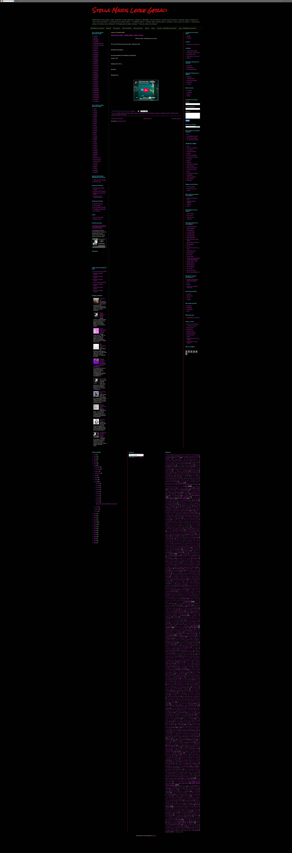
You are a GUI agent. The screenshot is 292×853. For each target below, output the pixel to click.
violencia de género (187, 822)
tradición (193, 803)
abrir (185, 466)
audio (176, 501)
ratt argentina (193, 754)
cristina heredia (174, 550)
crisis (195, 549)
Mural (178, 711)
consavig (184, 546)
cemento (173, 521)
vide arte (182, 815)
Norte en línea (190, 327)
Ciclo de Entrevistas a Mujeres (193, 530)
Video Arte (196, 815)
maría (177, 684)
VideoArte (174, 818)
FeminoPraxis (190, 230)
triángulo (175, 806)
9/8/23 (94, 134)
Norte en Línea (190, 331)
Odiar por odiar (175, 723)
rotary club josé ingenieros (174, 764)
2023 (95, 461)
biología (195, 509)
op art (177, 724)
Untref (189, 810)
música (172, 712)
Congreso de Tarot (169, 544)
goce (173, 636)
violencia (198, 821)
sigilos (167, 776)
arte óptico (185, 491)
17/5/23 (95, 112)
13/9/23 (95, 143)
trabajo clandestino (180, 803)
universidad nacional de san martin (193, 807)
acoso (175, 469)
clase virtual (174, 535)
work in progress (172, 830)
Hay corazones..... (191, 166)
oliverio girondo (192, 723)
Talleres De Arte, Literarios (99, 179)
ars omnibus (190, 268)
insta (198, 648)
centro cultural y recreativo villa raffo (173, 525)
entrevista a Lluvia (196, 594)
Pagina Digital (190, 256)
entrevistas (184, 598)
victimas (192, 813)
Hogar (199, 641)
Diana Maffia (171, 567)
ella (168, 583)
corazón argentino (169, 549)
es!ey (184, 600)
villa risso (186, 821)
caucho (131, 113)
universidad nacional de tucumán (172, 810)
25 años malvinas (169, 463)
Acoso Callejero (189, 469)
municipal (175, 709)
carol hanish (172, 516)
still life (189, 786)
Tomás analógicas (191, 176)
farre (171, 615)
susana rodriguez (188, 788)
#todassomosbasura (169, 460)
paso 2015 (173, 733)
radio (177, 751)
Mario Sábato (187, 687)
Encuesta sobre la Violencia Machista (97, 196)
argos (178, 484)
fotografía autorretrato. (178, 629)
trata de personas (188, 804)
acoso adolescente (181, 469)
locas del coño (197, 673)
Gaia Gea (189, 65)
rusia (188, 764)
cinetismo (192, 533)
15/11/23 (95, 163)
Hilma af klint (193, 639)
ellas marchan (182, 583)
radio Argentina (183, 751)
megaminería (185, 691)
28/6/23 (95, 123)
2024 (95, 459)
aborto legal (172, 466)
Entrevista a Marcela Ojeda (172, 595)
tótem (199, 801)
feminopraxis (189, 617)
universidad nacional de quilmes (179, 807)
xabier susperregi (189, 830)
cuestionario (191, 552)
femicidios (192, 615)
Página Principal (147, 118)
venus (176, 813)
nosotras (178, 718)
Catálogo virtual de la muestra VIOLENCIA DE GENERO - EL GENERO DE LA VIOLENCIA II (99, 362)
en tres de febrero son (196, 586)
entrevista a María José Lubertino (186, 595)
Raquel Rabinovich (185, 754)
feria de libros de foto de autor (175, 618)
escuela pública (176, 605)
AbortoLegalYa (179, 466)
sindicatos (198, 776)
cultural (179, 553)
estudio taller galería (190, 611)
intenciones (181, 650)
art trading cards (179, 486)
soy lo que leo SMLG (177, 781)
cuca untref (198, 550)
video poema (181, 816)
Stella (175, 783)
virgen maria (183, 825)
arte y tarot (169, 494)
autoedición (168, 503)
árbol (176, 481)
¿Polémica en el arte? (177, 454)
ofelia (181, 723)
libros (189, 672)
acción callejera (196, 468)
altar (188, 475)
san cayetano (173, 766)
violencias (167, 825)
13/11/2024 (96, 94)
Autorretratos (116, 28)
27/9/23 (95, 147)
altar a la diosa (193, 475)
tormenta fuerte (180, 801)
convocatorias (175, 547)
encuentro (169, 588)
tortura (186, 801)
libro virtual (185, 672)
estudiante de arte (169, 611)
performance (195, 735)
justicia (178, 656)
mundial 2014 (197, 708)
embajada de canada (169, 585)
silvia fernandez (172, 776)
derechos (178, 558)
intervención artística (178, 651)
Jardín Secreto (190, 213)
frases (168, 632)
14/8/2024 (95, 74)
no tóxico (180, 717)
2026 (95, 454)
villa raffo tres (186, 819)
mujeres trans (182, 708)
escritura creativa (179, 603)
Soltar (191, 779)
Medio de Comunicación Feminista (180, 690)
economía (173, 576)
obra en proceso (197, 721)
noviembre (97, 469)
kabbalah (183, 656)
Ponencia (178, 741)
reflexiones (172, 758)
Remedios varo (173, 760)
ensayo (185, 589)
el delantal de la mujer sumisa (179, 579)
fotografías (192, 629)
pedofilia (196, 733)
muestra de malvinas (195, 702)
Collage (189, 153)
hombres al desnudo (193, 642)
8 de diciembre (172, 465)
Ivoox (188, 311)
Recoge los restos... (191, 54)
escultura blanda (197, 605)
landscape (181, 662)
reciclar (184, 755)
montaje (197, 699)
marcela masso (184, 682)
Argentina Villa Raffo (171, 484)
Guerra (193, 638)
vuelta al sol (186, 828)
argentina (118, 113)
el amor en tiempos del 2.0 (188, 577)
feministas (183, 617)
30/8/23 (95, 139)
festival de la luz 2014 (171, 620)
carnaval (167, 516)
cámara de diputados (190, 512)
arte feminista (185, 489)
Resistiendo (190, 175)
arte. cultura (172, 495)
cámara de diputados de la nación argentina (188, 513)
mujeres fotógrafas (190, 706)
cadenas (171, 512)
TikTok (188, 95)
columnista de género (189, 538)
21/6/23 (95, 121)
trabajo (174, 803)
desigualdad (179, 559)
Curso (168, 555)
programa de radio (175, 746)
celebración (168, 521)
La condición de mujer (192, 136)
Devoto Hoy (190, 329)
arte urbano (185, 492)
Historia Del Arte (170, 641)
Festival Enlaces (180, 620)
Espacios (189, 162)
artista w (167, 500)
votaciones (196, 827)
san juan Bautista (180, 766)
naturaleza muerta (190, 712)
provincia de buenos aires (170, 748)
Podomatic (189, 307)
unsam (181, 810)
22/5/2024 (95, 52)
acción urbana (169, 469)
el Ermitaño (191, 579)
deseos (174, 559)
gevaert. (193, 635)
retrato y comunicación (195, 760)
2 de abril (189, 460)
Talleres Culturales (174, 791)
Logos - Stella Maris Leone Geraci (187, 28)
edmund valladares (191, 576)
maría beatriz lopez (182, 684)
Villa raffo (124, 114)
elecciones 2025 (187, 582)
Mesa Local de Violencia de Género (192, 693)
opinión (182, 724)
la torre (190, 660)
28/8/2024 (95, 77)
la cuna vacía (186, 657)
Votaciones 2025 (169, 828)
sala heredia (193, 764)
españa (177, 608)
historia (198, 639)
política (171, 741)
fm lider (178, 624)
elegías (193, 582)
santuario (171, 769)
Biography (190, 509)
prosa (184, 746)
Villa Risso (189, 180)
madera (192, 678)
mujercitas (186, 703)
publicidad (174, 749)
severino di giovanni (177, 773)
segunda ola (186, 770)
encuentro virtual (169, 589)
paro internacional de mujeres (185, 730)
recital (188, 755)
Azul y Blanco (190, 149)
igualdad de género (188, 645)
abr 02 (98, 502)
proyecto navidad (194, 748)
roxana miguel (183, 764)
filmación (184, 621)
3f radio (192, 463)
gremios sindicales (178, 638)
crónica (180, 550)
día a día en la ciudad (171, 561)
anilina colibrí (194, 478)
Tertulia (168, 794)
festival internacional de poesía (171, 621)
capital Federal (184, 515)
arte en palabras (171, 489)
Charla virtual (173, 528)
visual (167, 827)
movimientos (185, 700)
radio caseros (190, 751)
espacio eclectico (191, 606)
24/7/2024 (95, 68)
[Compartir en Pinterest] (147, 111)
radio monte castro (169, 752)
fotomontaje (198, 629)
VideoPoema (179, 818)
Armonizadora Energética (192, 484)
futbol (190, 633)
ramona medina (170, 754)
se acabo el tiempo (196, 769)
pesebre (172, 736)
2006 (95, 542)
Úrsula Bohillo (196, 810)
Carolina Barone (179, 516)
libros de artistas (170, 673)
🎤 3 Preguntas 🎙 (102, 345)
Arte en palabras (191, 186)
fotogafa (167, 626)
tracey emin (188, 803)
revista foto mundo (195, 761)
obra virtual (169, 723)
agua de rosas (179, 472)
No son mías (190, 215)
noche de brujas (187, 717)
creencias (190, 549)
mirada (193, 696)
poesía (185, 739)
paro (176, 730)
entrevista (172, 591)
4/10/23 (95, 148)
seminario (184, 772)
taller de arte (174, 789)
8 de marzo (179, 465)
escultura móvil (141, 113)
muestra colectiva (196, 700)
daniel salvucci (196, 555)
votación (190, 827)
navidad (197, 712)
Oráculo (188, 724)
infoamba (176, 648)
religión (167, 760)
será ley (167, 773)
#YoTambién (177, 460)
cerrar (182, 527)
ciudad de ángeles (169, 534)
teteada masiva (178, 794)
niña (187, 715)
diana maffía (178, 567)
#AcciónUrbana (182, 456)
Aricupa (183, 484)
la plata (177, 660)
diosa (198, 568)
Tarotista (168, 792)
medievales (193, 688)
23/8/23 (95, 138)
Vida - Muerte (190, 178)
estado (177, 609)
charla (188, 527)
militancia (189, 696)
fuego (181, 632)
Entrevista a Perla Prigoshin (188, 597)
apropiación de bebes (170, 481)
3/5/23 (94, 109)
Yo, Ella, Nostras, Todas (192, 139)
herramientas (180, 639)
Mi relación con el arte (191, 694)
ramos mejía (177, 754)
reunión (173, 761)
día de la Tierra (196, 562)
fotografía (194, 627)
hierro (185, 639)
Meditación (174, 691)
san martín (194, 766)
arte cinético (173, 488)
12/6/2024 (95, 56)
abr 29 (98, 483)
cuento (168, 552)
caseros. (185, 518)
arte (122, 113)
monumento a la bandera (170, 700)
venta (192, 812)
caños (178, 515)
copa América (195, 547)
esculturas (177, 606)
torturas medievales (192, 801)
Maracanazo (177, 682)
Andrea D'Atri (176, 478)
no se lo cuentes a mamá (172, 717)
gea (166, 635)
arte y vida (176, 494)
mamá (173, 681)
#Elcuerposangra (190, 456)
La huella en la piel (191, 169)
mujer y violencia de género (176, 703)
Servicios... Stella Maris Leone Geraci (166, 28)
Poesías (189, 204)
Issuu (188, 282)
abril (96, 481)
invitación (167, 653)
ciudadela (176, 534)
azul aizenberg (181, 503)
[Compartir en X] (144, 111)
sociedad (190, 778)
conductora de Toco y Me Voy (177, 541)
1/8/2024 (95, 72)
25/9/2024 (95, 85)
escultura (136, 113)
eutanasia (183, 612)
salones (198, 764)
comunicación (197, 538)
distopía (192, 573)
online (173, 724)
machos (188, 678)
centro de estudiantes (186, 525)
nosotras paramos (186, 718)
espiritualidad (194, 608)
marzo (96, 507)
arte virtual (194, 486)
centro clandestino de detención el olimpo (188, 521)
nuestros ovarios (188, 720)
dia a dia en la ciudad (196, 559)
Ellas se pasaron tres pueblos (193, 583)
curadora (198, 553)
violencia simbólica (195, 824)
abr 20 (98, 491)
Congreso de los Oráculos (194, 543)
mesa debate (181, 693)
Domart (188, 246)
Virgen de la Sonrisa (174, 825)
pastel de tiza (180, 733)
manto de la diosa (194, 681)
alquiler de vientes (182, 475)
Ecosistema (179, 576)
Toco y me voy (186, 795)
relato (177, 758)
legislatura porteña (180, 668)
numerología (196, 720)
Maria (188, 171)
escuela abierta (193, 603)
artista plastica (195, 497)
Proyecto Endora (186, 748)
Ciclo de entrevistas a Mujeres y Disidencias (175, 531)
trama (198, 803)
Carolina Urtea (186, 516)
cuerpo (180, 552)
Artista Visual (126, 113)
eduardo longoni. (173, 577)
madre (197, 678)
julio (96, 475)
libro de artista (182, 669)
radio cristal (196, 751)
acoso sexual (168, 471)
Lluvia (188, 673)
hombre (180, 642)
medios (192, 690)
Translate (140, 457)
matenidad (174, 688)
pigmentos (189, 736)
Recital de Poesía (195, 755)
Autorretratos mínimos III (193, 242)
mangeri (187, 681)
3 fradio (180, 463)
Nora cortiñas (194, 717)
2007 (95, 540)
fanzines (167, 615)
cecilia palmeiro (181, 519)
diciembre (97, 467)
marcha (198, 682)
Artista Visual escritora (194, 498)
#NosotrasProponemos (178, 459)
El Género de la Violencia (99, 191)
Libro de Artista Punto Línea (103, 406)
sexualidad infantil (170, 775)
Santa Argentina (173, 767)
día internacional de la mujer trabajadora (184, 565)
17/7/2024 (95, 67)
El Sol (185, 580)
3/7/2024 (95, 63)
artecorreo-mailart (191, 270)
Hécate (175, 639)
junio (96, 477)
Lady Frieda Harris (196, 660)
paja (185, 726)
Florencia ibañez (173, 623)
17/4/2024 (95, 41)
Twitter (188, 94)
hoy (174, 644)
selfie (173, 772)
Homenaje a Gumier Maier (193, 52)
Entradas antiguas (176, 118)
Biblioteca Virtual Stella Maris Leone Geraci (192, 280)
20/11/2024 (96, 96)
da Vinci (183, 555)
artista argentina (173, 497)
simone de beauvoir (191, 776)
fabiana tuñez (184, 614)
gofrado (177, 636)
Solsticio (186, 779)
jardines (182, 654)
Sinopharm (169, 778)
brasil (176, 510)
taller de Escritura (182, 789)
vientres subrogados (193, 818)
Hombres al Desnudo (192, 167)
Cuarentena (186, 550)
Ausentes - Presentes (192, 147)
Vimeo (188, 297)
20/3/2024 (95, 39)
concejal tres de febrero (178, 540)
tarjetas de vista (182, 791)
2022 (95, 463)
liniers (177, 673)
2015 (95, 524)
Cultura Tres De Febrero (193, 324)
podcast (168, 739)
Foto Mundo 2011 (191, 251)
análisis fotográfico (169, 478)
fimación (195, 621)
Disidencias (187, 573)
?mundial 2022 (168, 454)
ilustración (180, 647)
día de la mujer (194, 561)
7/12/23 (95, 168)
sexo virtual (188, 773)
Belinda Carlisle (196, 504)
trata (181, 804)
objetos (191, 721)
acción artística (177, 468)
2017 (95, 520)
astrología (167, 501)
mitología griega (192, 697)
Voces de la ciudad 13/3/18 (99, 271)
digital (189, 568)
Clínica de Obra (168, 537)
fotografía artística (169, 629)
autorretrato (173, 503)
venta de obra (170, 813)
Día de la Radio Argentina (186, 562)
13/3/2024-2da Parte (98, 43)
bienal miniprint (179, 509)
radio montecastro (178, 752)
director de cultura (175, 573)
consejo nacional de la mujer (193, 546)
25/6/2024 (95, 61)
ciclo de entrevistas (179, 530)
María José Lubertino (186, 685)
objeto (171, 721)
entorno (190, 589)
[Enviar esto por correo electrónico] (141, 111)
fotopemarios (174, 630)
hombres (185, 642)
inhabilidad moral (182, 648)
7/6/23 (94, 118)
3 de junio (175, 463)
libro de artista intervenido (194, 669)
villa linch (171, 819)
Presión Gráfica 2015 (192, 261)
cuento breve (174, 552)
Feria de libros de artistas (99, 207)
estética (189, 609)
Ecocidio (197, 574)
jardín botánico (178, 653)
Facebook (189, 92)
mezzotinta (173, 694)
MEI (190, 691)
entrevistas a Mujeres (194, 598)
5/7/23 (94, 125)
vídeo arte (167, 816)
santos (194, 767)
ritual (175, 763)
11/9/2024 (95, 81)
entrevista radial (176, 598)
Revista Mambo (190, 263)
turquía (180, 806)
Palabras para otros (191, 188)
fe (174, 615)
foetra (183, 624)
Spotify (188, 36)
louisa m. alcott (172, 676)
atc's (172, 501)
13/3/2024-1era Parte (98, 45)
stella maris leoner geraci (179, 786)
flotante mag (180, 623)
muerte (190, 700)
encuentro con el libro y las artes (178, 588)
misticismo (186, 697)
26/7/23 (95, 130)
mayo (96, 479)
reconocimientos (176, 757)
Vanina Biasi (182, 812)
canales (174, 515)
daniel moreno (189, 555)
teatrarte (182, 792)
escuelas (183, 605)
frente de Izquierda (174, 632)
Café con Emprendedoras (179, 512)
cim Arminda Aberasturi (189, 531)
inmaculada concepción (191, 648)
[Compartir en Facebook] (145, 111)
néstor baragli (174, 714)
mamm (178, 681)
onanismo (198, 723)
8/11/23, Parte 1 (97, 157)
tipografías (179, 795)
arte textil (178, 492)
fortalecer (197, 624)
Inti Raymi (196, 651)
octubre (97, 471)
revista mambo (169, 763)
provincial (179, 748)
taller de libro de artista (192, 789)
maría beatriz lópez (191, 684)
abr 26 (98, 487)
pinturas (169, 738)
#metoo (196, 456)
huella (193, 644)
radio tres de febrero (196, 752)
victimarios (188, 813)
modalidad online (174, 699)
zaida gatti (180, 831)
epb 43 (180, 600)
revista (178, 761)
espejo (188, 608)
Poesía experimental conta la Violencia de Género (193, 259)
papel (179, 727)
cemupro (177, 521)
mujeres (191, 703)
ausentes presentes (194, 501)
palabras (189, 726)
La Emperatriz (194, 657)
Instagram (189, 90)
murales (182, 711)
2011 (95, 532)
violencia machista (176, 824)
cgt (185, 527)
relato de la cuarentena (185, 758)
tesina (172, 794)
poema (173, 739)
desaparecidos (195, 558)
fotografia (186, 627)
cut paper (173, 555)
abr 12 (98, 495)
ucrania (184, 806)
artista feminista (184, 497)
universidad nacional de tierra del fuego (174, 809)
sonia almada (196, 779)
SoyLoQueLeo (185, 781)
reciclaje (179, 755)
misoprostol (180, 697)
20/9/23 (95, 145)
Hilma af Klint (103, 378)
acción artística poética (186, 468)
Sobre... (189, 206)
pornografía (193, 741)
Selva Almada (178, 772)
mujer (167, 703)
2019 (95, 515)
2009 (95, 536)
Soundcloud (190, 309)
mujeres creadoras (185, 705)
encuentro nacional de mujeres (193, 588)
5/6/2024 (95, 58)
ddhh (168, 556)
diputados (167, 571)
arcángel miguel (197, 481)
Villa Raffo (189, 219)
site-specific (179, 778)
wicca (167, 830)
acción (171, 468)
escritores (167, 603)
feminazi (197, 615)
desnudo (185, 559)
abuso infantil (190, 466)
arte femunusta (194, 489)
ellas (177, 583)
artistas (172, 500)
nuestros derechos (180, 720)
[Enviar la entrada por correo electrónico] (138, 111)
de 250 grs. (172, 556)
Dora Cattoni (168, 574)
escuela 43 (186, 603)
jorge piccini (188, 654)
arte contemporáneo (181, 488)
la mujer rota (172, 660)
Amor (188, 146)
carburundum (190, 515)
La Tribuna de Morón (192, 325)
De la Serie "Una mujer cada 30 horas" (183, 556)
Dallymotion (190, 295)
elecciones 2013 (191, 580)
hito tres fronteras (190, 641)
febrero (97, 509)
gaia (198, 633)
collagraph (167, 538)
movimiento (162, 113)
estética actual (195, 609)
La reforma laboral (102, 420)
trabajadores (169, 803)
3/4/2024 (95, 38)
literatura (182, 673)
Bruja (180, 510)
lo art (192, 673)
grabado (183, 636)
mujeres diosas (194, 705)
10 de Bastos (183, 460)
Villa (167, 819)
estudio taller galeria (179, 611)
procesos (198, 744)
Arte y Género (197, 492)
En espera (189, 158)
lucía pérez (195, 676)
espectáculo (182, 608)
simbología (179, 776)
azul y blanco (188, 503)
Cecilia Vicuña (195, 519)
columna (173, 538)
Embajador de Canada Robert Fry (193, 585)
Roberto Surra (190, 763)
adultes (173, 472)
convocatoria (168, 547)
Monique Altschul (182, 699)
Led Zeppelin (189, 666)
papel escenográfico (175, 729)
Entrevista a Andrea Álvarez (193, 591)
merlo (199, 691)
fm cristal (174, 624)
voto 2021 (180, 828)
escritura (173, 603)
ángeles (182, 478)
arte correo (189, 488)
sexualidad (198, 773)
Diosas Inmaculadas (192, 69)
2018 (95, 517)
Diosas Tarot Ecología (174, 570)
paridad (172, 730)
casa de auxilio (194, 516)
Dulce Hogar (179, 574)
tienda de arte (192, 794)
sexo (184, 773)
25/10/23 (95, 154)
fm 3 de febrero (187, 623)
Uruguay (167, 812)
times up (167, 795)
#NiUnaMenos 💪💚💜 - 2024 (180, 457)
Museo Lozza (190, 252)
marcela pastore (192, 682)
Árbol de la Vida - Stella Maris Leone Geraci (127, 35)
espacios (172, 608)
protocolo (196, 746)
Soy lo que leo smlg (98, 217)
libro (176, 669)
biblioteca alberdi (175, 506)
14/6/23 (95, 119)
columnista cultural (180, 538)
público (179, 749)
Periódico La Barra (191, 333)
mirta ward (169, 697)
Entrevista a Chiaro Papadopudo (185, 592)
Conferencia (186, 541)
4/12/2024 (95, 99)
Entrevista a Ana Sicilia (182, 591)
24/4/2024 (95, 48)
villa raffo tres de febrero (195, 819)
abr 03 (98, 500)
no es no (198, 715)
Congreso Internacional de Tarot (193, 544)
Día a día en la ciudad (192, 157)
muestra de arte (171, 702)
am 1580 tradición (176, 477)
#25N (170, 456)
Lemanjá (189, 84)
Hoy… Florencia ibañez (186, 644)
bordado (172, 510)
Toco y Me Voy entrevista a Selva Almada (189, 798)
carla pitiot (197, 515)
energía (180, 589)
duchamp (173, 574)
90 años (197, 465)
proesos (179, 745)
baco (193, 503)
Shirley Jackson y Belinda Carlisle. (102, 314)
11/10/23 (95, 150)
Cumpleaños (184, 553)
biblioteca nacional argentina (183, 507)
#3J (173, 456)
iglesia (182, 645)
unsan (185, 810)
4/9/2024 (95, 79)
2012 (95, 530)
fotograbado (188, 626)
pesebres (177, 736)
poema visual (179, 739)
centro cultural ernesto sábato (194, 522)
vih (199, 818)
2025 (95, 456)
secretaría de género (171, 770)
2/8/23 (94, 132)
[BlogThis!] (142, 111)
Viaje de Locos (190, 217)
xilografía (196, 830)
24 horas (196, 462)
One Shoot (189, 254)
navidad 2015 (168, 714)
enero (96, 511)
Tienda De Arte (97, 181)
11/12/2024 (96, 101)
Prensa (153, 28)
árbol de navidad (189, 481)
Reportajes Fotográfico (192, 173)
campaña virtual (168, 515)
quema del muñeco (170, 751)
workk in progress (181, 830)
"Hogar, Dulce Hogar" (192, 50)
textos (187, 794)
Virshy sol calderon (191, 825)
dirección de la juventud (186, 571)
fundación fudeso (195, 632)
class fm (181, 535)
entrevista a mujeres (177, 597)
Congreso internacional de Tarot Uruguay (173, 546)
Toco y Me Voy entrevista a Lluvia (173, 798)
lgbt (173, 669)
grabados (198, 636)
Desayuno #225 (168, 559)
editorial (184, 576)
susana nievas (180, 788)
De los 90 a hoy (196, 556)
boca (168, 510)
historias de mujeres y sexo (180, 641)
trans (171, 804)
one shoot (169, 724)
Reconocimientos (138, 28)
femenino (178, 615)
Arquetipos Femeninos (170, 486)
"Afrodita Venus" (191, 78)
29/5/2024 (95, 54)
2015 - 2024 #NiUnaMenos (181, 462)
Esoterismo (182, 606)
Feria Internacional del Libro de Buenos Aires (191, 618)
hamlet (171, 639)
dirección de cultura (175, 571)
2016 (95, 522)
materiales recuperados (154, 113)
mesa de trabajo (174, 693)
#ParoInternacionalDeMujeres (192, 459)
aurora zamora (186, 501)
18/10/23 (95, 152)
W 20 (191, 828)
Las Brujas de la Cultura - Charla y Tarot (184, 663)
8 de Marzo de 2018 (187, 465)
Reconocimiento (168, 757)
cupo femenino (192, 553)
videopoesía (185, 818)
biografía (185, 509)
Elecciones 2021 (180, 582)
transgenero (176, 804)
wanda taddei (196, 828)
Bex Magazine (190, 244)
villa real (181, 821)
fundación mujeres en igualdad (172, 633)
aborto (167, 466)
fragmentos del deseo (196, 630)
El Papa (189, 58)
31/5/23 (95, 116)
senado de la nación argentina (193, 772)
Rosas (167, 764)
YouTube (189, 38)
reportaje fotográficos (182, 760)
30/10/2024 (96, 90)
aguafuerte (192, 472)
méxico (167, 694)
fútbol (194, 633)
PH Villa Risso (96, 211)
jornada (194, 654)
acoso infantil (196, 469)
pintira (194, 736)
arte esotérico (178, 489)
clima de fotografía (188, 535)
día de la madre (187, 561)
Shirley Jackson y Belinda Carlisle (189, 775)
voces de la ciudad (182, 827)
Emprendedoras (187, 586)
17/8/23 (95, 136)
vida (172, 815)
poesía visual (193, 739)
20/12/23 (95, 170)
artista (189, 495)
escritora (187, 602)
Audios (180, 501)
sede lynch (180, 770)
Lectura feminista (182, 666)
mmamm (198, 697)
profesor (184, 745)
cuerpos (186, 552)
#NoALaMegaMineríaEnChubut (193, 457)
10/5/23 (95, 114)
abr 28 (98, 485)
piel (185, 736)
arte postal (167, 492)
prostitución (190, 746)
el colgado (196, 577)
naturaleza (182, 712)
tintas (175, 795)
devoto (189, 559)
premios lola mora (190, 742)
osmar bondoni (179, 726)
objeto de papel (177, 721)
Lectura (176, 666)
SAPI (176, 769)
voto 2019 (175, 828)
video (186, 815)
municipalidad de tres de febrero (185, 709)
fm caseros (198, 623)
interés (198, 650)
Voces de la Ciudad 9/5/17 (99, 282)
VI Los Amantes (181, 813)
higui (189, 639)
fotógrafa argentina (178, 627)
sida (198, 775)
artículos (184, 495)
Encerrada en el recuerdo (193, 56)
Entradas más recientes (117, 118)
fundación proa (184, 633)
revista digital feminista (186, 761)
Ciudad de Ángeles (191, 151)
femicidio (184, 615)
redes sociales (193, 757)
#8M (177, 456)
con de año (169, 540)
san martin (187, 766)
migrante (184, 696)
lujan (172, 678)
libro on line (179, 672)
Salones (147, 28)
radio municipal (188, 752)
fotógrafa (168, 627)
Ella (188, 134)
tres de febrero (118, 114)
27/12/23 (95, 172)
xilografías (168, 831)
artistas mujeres (179, 500)
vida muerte (177, 815)
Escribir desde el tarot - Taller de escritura (103, 330)
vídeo (191, 815)
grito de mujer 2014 (186, 638)
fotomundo (169, 630)
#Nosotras (168, 459)
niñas (191, 715)
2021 (95, 465)
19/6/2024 (95, 59)
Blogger (154, 835)
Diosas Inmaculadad (192, 80)
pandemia (172, 727)
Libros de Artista (196, 672)
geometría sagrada (186, 635)
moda (168, 699)
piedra (182, 736)
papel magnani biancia (185, 729)
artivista (195, 500)
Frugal (188, 336)
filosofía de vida (190, 621)
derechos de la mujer (186, 558)
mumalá (192, 708)
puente (183, 749)
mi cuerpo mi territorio (181, 694)
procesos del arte (171, 745)
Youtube (189, 299)
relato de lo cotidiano (195, 758)
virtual (197, 825)
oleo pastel (186, 723)
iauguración (177, 645)
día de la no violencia (175, 562)
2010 (95, 534)
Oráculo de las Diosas (170, 726)
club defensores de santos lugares (179, 537)
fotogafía (172, 626)
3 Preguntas (186, 463)
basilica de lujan (188, 504)
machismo (177, 678)
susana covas (173, 788)
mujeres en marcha (169, 706)
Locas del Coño (190, 232)
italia (172, 653)
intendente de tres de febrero (190, 650)
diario (183, 567)
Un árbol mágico (190, 806)
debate (167, 558)
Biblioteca (167, 506)
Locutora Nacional (182, 675)
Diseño (182, 573)
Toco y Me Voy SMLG (192, 138)
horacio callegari (169, 644)
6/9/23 (94, 141)
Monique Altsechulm (190, 699)
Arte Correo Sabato (98, 203)
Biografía (108, 28)
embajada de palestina (180, 585)
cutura (178, 555)
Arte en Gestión (97, 205)
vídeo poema (189, 816)
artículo (178, 495)
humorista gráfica (170, 645)
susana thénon (196, 788)
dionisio (193, 568)
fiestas (179, 621)
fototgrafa (188, 630)
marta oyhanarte (195, 687)
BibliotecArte (172, 509)
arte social (173, 492)
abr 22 (98, 489)
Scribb (188, 284)
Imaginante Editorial (191, 226)
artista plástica (196, 495)
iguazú (194, 645)
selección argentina (194, 770)
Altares (198, 475)
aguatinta (197, 472)
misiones (174, 697)
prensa (197, 742)
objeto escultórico (185, 721)
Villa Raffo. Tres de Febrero (172, 821)
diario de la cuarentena (191, 567)
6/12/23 (95, 166)
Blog (199, 509)
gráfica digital (170, 638)
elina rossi (198, 582)
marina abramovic (179, 687)
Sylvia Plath (168, 789)
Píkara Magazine (191, 237)
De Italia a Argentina (192, 155)
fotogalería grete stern (180, 626)
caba (193, 510)
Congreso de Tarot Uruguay (179, 544)
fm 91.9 (192, 623)
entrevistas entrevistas (170, 600)
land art (147, 113)
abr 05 (98, 497)
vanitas (187, 812)
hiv (195, 641)
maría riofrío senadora (170, 687)
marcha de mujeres (170, 684)
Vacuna (171, 812)
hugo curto (198, 644)
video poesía (168, 818)
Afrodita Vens (190, 67)
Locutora (176, 675)
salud (168, 766)
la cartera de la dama (177, 657)
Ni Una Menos (191, 714)
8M (193, 465)
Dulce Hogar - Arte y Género (188, 574)
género (178, 635)
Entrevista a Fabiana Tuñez (174, 594)
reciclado (168, 113)
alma (176, 475)
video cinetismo (174, 816)
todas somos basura (188, 800)
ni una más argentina (182, 714)
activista (187, 471)
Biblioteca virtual (97, 219)
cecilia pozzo (188, 519)
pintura (198, 736)
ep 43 (177, 600)
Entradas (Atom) (122, 121)
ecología (167, 576)
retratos (168, 761)
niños (194, 715)
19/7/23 (95, 128)
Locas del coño (190, 233)
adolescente (168, 472)
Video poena (196, 816)
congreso (175, 543)
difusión (185, 568)
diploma (182, 570)
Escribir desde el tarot (196, 600)
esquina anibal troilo (169, 609)
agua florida (185, 472)
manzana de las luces (170, 682)
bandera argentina (173, 504)
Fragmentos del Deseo (192, 164)
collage (197, 537)
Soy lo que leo (169, 781)
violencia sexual (187, 824)
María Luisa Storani (195, 685)
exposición (188, 612)
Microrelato (172, 696)
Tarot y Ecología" (195, 791)
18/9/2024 (95, 83)
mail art (190, 679)
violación (192, 821)
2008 (95, 538)
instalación (167, 650)
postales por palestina (176, 742)
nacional (177, 712)
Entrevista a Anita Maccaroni (171, 592)
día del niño (188, 564)
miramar (198, 696)
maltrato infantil (197, 679)
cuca (193, 550)
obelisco (167, 721)
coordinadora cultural (185, 547)
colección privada (190, 537)
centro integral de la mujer (174, 527)
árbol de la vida (182, 481)
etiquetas (177, 612)
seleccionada (168, 772)
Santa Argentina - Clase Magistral (185, 767)
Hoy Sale (178, 644)
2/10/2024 (95, 87)
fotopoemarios (181, 630)
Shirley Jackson (178, 775)
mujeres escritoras (180, 706)
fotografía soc (186, 629)
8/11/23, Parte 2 (97, 159)
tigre (198, 794)
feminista (176, 617)
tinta (171, 795)
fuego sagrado (187, 632)
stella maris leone (183, 783)
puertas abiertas (189, 749)
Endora (188, 160)
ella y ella (172, 583)
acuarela (197, 471)
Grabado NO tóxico (191, 636)
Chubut (191, 528)
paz (192, 733)
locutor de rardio (170, 675)
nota (193, 718)
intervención (169, 651)
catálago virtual (191, 518)
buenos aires (186, 510)
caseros (179, 518)
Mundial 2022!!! (169, 709)
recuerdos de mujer (185, 757)
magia (173, 679)
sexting (193, 773)
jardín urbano (176, 654)
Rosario (196, 763)
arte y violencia (185, 494)
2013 (95, 528)
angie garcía (187, 478)
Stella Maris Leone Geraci (129, 10)
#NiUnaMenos (169, 457)
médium (180, 691)
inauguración (187, 647)
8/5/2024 (95, 50)
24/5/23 (95, 110)
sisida (173, 778)
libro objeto (173, 672)
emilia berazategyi (179, 586)
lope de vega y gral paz (191, 675)
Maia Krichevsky (184, 679)
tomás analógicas (172, 801)
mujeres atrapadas (176, 705)
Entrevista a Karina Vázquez (186, 594)
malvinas (168, 681)
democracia (172, 558)
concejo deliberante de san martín (191, 540)
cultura (172, 553)
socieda (184, 778)
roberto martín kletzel (181, 763)
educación (179, 577)
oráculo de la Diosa (195, 724)
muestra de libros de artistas (183, 702)
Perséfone (189, 82)
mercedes (194, 691)
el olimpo (180, 580)
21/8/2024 (95, 76)
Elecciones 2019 (172, 582)
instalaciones (174, 650)
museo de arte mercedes (190, 711)
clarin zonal (183, 534)
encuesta (176, 589)
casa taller (174, 518)
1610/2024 (96, 88)
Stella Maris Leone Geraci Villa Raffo (187, 785)
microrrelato (178, 696)
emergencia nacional (171, 586)
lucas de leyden (188, 676)
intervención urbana (187, 651)
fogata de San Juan (189, 624)
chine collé (186, 528)
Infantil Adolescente (169, 648)
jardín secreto (193, 653)
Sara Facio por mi (188, 769)
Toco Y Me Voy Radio (186, 797)
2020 (95, 513)
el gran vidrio (175, 580)
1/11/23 (95, 156)
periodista (167, 736)
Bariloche (181, 504)
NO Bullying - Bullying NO (99, 209)
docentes (197, 573)
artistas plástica (187, 500)
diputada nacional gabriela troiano (192, 570)
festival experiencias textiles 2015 (192, 620)
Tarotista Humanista (176, 792)
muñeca (193, 709)
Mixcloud (189, 305)
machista (183, 678)
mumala (187, 708)
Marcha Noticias (191, 228)
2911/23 (95, 165)
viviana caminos (173, 827)
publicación (168, 749)
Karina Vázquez (190, 656)
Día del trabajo (194, 564)
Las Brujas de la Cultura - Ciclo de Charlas (103, 434)
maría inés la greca (176, 685)
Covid (185, 549)
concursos (167, 541)
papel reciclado (193, 729)
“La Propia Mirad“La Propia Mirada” (189, 454)
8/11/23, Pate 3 (97, 161)
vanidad (176, 812)
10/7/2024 (95, 65)
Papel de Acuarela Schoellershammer (189, 727)
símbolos (184, 776)
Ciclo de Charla (197, 528)
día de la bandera (179, 561)
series (171, 773)
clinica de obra (196, 535)
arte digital (197, 488)
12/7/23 (95, 127)
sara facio (180, 769)
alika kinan (172, 475)
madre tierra (168, 679)
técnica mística (189, 792)
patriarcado (187, 733)
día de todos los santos (180, 564)
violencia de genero (172, 822)
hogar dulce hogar (171, 642)
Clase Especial (191, 534)
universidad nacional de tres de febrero (191, 809)
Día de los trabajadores (170, 564)
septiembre (98, 473)
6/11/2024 (95, 92)
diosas (167, 570)
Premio (183, 742)
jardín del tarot (185, 653)
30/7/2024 (95, 70)
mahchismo (177, 679)
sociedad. (181, 779)
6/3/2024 (95, 36)
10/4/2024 (95, 47)
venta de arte (197, 812)
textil (184, 794)
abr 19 (98, 493)
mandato (182, 681)
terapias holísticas (196, 792)
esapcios (188, 600)
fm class (168, 624)
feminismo (168, 617)
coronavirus (177, 549)
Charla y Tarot (180, 528)
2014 (95, 526)
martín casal (168, 688)
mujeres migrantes (174, 708)
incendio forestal (195, 647)
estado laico (183, 609)
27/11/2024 (96, 97)
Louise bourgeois (180, 676)
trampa (167, 804)
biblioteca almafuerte (186, 506)
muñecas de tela (173, 711)
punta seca (196, 749)
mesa (168, 693)
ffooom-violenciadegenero (193, 272)
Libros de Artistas (126, 28)
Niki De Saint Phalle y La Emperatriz (178, 715)
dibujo (175, 568)
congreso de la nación (183, 543)
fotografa (194, 626)
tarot (188, 791)
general (171, 635)
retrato (188, 760)
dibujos (180, 568)
